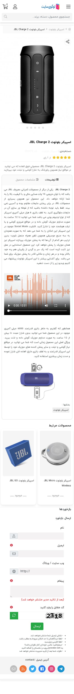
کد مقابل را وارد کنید (52, 607)
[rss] (23, 668)
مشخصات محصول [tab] (26, 180)
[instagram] (51, 668)
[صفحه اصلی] (69, 29)
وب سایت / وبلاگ (53, 563)
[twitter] (32, 668)
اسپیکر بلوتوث (56, 29)
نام (62, 528)
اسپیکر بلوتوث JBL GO (21, 480)
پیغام (60, 581)
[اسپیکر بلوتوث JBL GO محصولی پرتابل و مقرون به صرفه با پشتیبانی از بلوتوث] (18, 453)
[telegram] (61, 668)
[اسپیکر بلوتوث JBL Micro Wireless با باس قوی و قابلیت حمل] (55, 453)
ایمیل (60, 545)
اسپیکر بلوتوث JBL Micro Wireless (57, 483)
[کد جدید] (14, 615)
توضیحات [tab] (50, 180)
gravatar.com (54, 648)
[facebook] (42, 668)
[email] (13, 668)
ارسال (37, 626)
